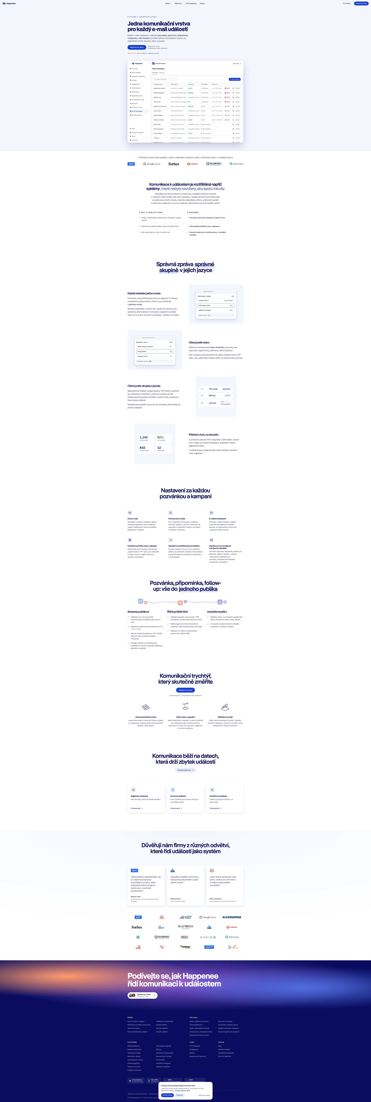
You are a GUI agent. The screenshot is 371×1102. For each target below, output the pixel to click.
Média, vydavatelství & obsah (199, 1028)
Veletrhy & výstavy (134, 1028)
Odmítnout (179, 1095)
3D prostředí (160, 1060)
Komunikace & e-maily (135, 1060)
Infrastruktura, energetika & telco (201, 1032)
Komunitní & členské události (137, 1032)
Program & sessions (134, 1070)
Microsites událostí (134, 1056)
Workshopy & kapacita (163, 1046)
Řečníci (158, 1049)
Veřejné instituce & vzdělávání (228, 1028)
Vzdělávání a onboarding (164, 1021)
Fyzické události (161, 1025)
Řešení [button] (168, 3)
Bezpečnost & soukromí (198, 1056)
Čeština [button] (347, 3)
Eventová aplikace (134, 1063)
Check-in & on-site (134, 1067)
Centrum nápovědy (224, 1056)
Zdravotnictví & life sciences (199, 1035)
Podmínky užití (153, 1094)
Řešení (130, 1017)
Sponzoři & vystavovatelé (164, 1053)
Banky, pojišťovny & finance (199, 1021)
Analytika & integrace (163, 1063)
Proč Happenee (191, 3)
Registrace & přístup (134, 1049)
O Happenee (194, 1049)
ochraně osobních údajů (182, 1090)
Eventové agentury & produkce (228, 1032)
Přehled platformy (184, 770)
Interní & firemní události (136, 1021)
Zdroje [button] (202, 3)
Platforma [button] (178, 3)
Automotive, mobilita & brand (228, 1025)
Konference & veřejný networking (139, 1025)
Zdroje (221, 1042)
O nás (192, 1042)
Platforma (132, 17)
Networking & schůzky (163, 1056)
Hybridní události (162, 1028)
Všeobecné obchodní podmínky (137, 1094)
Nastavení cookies (204, 1095)
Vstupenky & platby (134, 1053)
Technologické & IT (196, 1025)
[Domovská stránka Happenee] (9, 3)
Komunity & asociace (225, 1021)
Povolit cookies (167, 1095)
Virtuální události (162, 1032)
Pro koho (194, 1017)
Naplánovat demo (361, 3)
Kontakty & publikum (163, 1067)
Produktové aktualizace (226, 1053)
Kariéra (192, 1053)
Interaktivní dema (224, 1049)
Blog (219, 1046)
